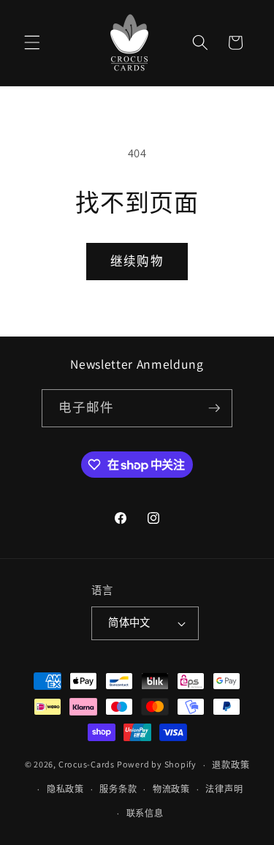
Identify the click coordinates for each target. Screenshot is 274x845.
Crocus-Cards (86, 764)
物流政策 (171, 789)
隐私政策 (65, 789)
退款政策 (230, 764)
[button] (32, 42)
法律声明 (224, 789)
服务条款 (118, 789)
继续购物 (136, 261)
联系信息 (145, 813)
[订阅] (214, 408)
